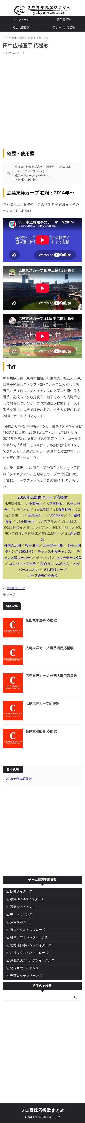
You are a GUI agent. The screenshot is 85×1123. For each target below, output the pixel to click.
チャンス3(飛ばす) (19, 551)
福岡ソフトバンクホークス (29, 937)
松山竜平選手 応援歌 (41, 620)
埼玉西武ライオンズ (24, 968)
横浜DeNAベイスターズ (27, 899)
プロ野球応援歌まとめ (42, 1110)
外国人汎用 (12, 545)
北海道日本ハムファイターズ (30, 945)
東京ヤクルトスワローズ (27, 930)
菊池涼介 (34, 515)
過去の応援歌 (21, 27)
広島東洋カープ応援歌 (42, 703)
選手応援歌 (64, 19)
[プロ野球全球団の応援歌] (42, 12)
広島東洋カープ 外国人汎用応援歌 (51, 676)
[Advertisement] (42, 99)
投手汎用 (32, 545)
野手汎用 (74, 545)
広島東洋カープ (16, 588)
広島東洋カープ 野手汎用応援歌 (50, 648)
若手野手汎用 (53, 545)
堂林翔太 (55, 503)
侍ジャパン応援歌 (64, 27)
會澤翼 (44, 509)
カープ (11, 594)
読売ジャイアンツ (23, 907)
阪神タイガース (21, 891)
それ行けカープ (55, 570)
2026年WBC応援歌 (19, 779)
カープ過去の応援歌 (42, 575)
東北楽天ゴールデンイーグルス (32, 960)
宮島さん (62, 563)
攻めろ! (45, 563)
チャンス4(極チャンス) (55, 551)
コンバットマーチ (22, 563)
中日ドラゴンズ (21, 914)
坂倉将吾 (64, 509)
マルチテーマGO (68, 558)
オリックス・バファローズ (29, 953)
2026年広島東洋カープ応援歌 (42, 497)
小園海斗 (35, 503)
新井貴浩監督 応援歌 (41, 731)
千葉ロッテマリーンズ (26, 976)
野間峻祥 (57, 515)
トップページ (21, 19)
